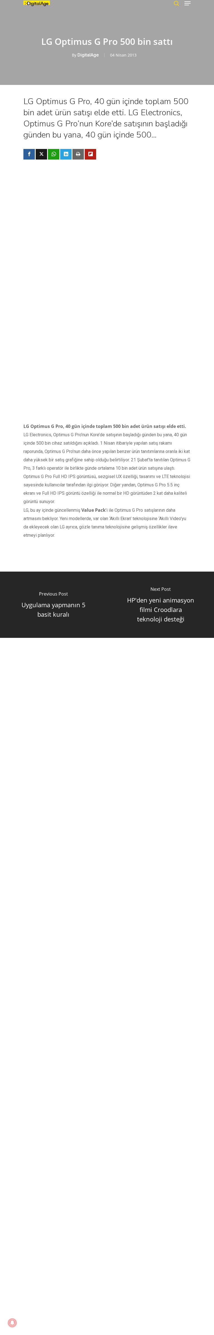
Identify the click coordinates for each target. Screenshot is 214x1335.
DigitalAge (88, 55)
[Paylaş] (29, 154)
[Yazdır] (78, 154)
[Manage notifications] (12, 1322)
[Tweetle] (41, 154)
